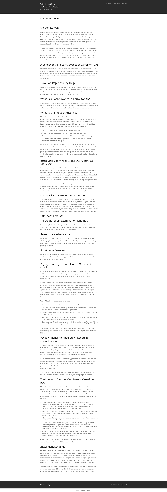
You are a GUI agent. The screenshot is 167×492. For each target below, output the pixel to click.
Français (83, 490)
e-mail (125, 485)
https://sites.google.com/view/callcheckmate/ (66, 42)
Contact (124, 4)
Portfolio (109, 4)
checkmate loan (49, 27)
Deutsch (89, 490)
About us (117, 4)
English (77, 490)
